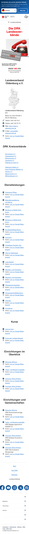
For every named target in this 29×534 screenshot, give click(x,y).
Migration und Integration (13, 270)
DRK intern (9, 529)
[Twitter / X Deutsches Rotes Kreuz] (20, 487)
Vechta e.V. (8, 171)
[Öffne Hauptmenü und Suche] (26, 17)
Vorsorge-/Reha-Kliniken (13, 379)
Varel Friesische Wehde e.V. (14, 169)
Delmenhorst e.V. (10, 158)
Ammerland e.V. (10, 154)
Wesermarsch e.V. (11, 174)
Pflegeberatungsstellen (12, 285)
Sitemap (19, 527)
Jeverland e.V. (9, 160)
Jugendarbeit (9, 262)
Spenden (8, 301)
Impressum (6, 527)
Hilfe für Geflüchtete (11, 253)
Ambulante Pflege (11, 192)
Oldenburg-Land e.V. (11, 163)
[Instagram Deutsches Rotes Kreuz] (14, 487)
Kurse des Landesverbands (14, 338)
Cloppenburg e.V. (10, 156)
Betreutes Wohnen (11, 362)
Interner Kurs (9, 329)
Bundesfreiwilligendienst (13, 230)
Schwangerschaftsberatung (14, 293)
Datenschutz (13, 527)
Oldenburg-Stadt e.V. (12, 167)
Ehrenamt (8, 237)
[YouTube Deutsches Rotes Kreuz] (8, 487)
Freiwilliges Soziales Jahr (13, 245)
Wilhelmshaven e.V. (11, 176)
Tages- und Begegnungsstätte (14, 370)
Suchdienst (8, 308)
